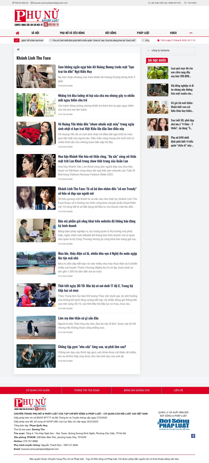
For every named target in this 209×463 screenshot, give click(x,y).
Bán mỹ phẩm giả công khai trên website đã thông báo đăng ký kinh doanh (97, 223)
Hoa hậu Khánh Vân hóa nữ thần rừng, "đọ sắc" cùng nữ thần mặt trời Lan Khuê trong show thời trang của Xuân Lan (97, 158)
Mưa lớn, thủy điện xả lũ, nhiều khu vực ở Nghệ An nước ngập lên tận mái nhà (97, 255)
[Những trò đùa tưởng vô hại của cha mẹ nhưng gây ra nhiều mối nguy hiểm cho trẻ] (36, 105)
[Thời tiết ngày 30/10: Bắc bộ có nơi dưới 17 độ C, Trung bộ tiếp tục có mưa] (36, 295)
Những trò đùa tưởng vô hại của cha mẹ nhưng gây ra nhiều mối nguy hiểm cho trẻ (96, 97)
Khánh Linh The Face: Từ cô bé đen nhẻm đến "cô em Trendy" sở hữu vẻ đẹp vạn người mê (97, 191)
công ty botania (160, 50)
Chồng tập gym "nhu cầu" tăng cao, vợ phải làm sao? (92, 346)
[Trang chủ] (17, 32)
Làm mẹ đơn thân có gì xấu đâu (78, 318)
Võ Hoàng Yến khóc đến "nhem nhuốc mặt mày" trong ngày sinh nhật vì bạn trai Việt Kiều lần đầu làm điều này (96, 126)
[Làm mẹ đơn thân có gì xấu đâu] (36, 327)
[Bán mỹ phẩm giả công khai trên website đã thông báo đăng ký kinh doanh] (36, 230)
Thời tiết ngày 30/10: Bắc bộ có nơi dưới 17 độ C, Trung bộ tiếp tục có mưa (95, 288)
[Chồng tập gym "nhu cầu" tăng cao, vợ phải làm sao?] (36, 356)
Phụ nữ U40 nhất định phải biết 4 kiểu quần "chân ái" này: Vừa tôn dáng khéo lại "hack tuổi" (83, 40)
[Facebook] (193, 436)
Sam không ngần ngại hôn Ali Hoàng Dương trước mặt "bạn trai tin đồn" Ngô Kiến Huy (96, 69)
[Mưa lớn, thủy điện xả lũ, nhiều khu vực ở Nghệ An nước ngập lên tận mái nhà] (36, 263)
